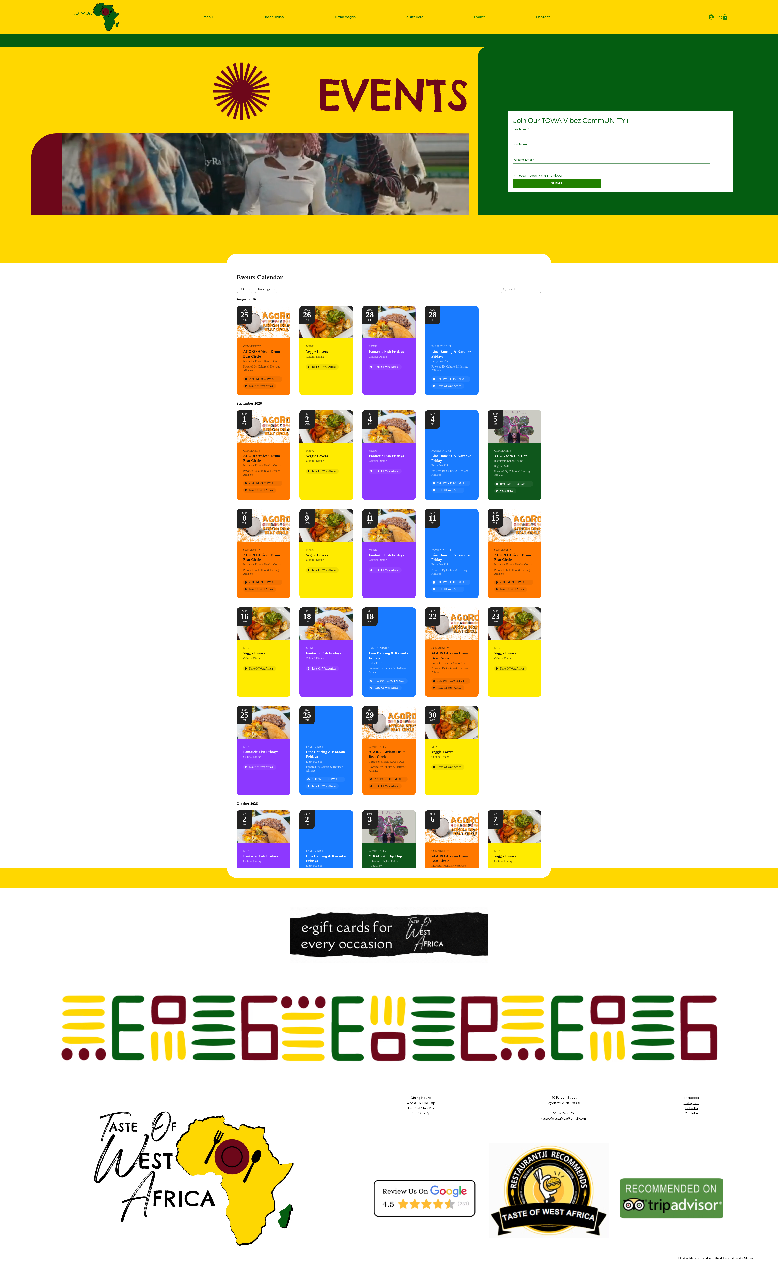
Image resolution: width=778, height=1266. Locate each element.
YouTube (691, 1113)
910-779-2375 (563, 1113)
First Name (521, 129)
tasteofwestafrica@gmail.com (563, 1118)
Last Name (521, 144)
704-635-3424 (712, 1258)
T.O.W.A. (82, 13)
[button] (233, 17)
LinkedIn (691, 1108)
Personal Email (523, 159)
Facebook (691, 1098)
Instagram (691, 1103)
